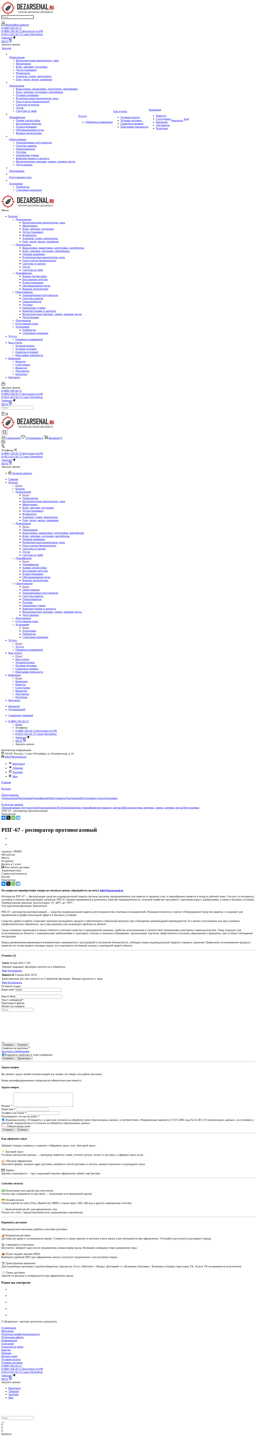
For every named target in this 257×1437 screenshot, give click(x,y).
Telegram (18, 767)
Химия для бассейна (34, 276)
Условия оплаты (25, 345)
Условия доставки (26, 348)
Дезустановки (30, 317)
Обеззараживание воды (36, 285)
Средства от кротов (34, 263)
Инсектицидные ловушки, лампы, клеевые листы (52, 314)
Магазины (7, 1330)
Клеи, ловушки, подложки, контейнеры (46, 250)
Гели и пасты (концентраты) (39, 260)
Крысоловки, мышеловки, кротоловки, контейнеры (53, 247)
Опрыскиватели (32, 301)
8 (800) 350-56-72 (11, 27)
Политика (21, 374)
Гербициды (29, 329)
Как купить (15, 342)
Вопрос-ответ (9, 1356)
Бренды (5, 1349)
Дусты (26, 266)
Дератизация (23, 244)
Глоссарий (7, 1343)
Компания (14, 358)
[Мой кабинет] (3, 384)
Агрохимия (22, 326)
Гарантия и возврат (26, 352)
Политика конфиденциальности (20, 1334)
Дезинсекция (23, 219)
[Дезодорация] (43, 167)
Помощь (6, 1353)
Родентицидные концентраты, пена (43, 257)
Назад (18, 485)
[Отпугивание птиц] (43, 174)
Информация (9, 1340)
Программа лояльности (29, 355)
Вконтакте (19, 763)
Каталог (13, 216)
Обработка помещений (29, 339)
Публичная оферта (12, 1337)
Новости (20, 361)
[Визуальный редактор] (2, 1042)
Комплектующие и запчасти (39, 310)
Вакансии (21, 367)
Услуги (12, 336)
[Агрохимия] (43, 180)
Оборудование (24, 292)
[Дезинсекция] (43, 54)
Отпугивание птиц (26, 323)
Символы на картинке (15, 1048)
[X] (8, 818)
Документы (22, 370)
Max (15, 776)
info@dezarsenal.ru (15, 756)
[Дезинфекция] (43, 114)
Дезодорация (23, 320)
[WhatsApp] (13, 818)
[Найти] (2, 21)
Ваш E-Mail (8, 996)
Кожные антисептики (35, 288)
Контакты (14, 377)
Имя (4, 970)
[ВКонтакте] (3, 818)
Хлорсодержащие (32, 282)
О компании (8, 1327)
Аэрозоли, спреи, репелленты (40, 238)
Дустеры (27, 304)
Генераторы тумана (33, 307)
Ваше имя (8, 989)
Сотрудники (22, 364)
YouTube (18, 772)
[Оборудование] (43, 136)
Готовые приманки (33, 254)
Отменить (22, 1044)
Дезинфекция (24, 273)
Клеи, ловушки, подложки (38, 228)
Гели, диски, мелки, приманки (40, 241)
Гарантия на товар (12, 1346)
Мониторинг (30, 225)
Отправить (8, 1044)
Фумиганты (29, 235)
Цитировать (15, 970)
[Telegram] (18, 818)
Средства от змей (32, 269)
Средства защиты (32, 298)
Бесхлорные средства (35, 279)
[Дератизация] (43, 82)
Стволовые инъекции (35, 333)
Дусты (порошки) (32, 232)
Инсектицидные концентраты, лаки (43, 222)
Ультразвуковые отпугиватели (40, 295)
